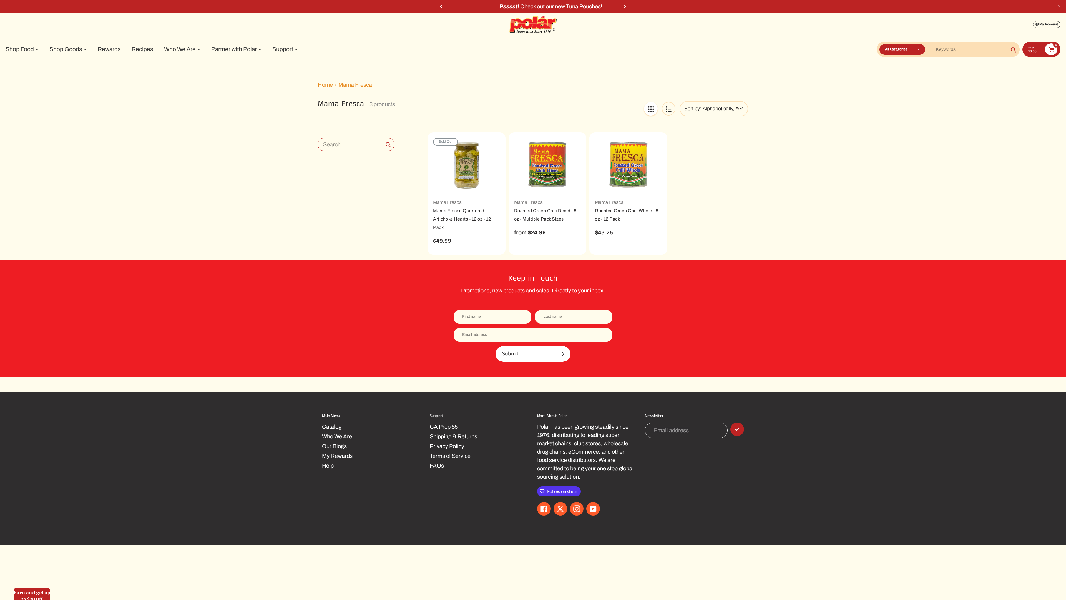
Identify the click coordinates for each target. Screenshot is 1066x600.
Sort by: (692, 108)
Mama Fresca (355, 85)
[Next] (624, 6)
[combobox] (356, 144)
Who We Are (337, 436)
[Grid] (651, 109)
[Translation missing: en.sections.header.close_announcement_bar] (1059, 6)
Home (325, 85)
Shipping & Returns (453, 436)
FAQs (437, 465)
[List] (668, 109)
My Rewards (337, 456)
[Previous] (441, 6)
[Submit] (737, 429)
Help (328, 465)
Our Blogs (334, 446)
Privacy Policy (447, 446)
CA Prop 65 (444, 427)
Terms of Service (450, 456)
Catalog (331, 427)
